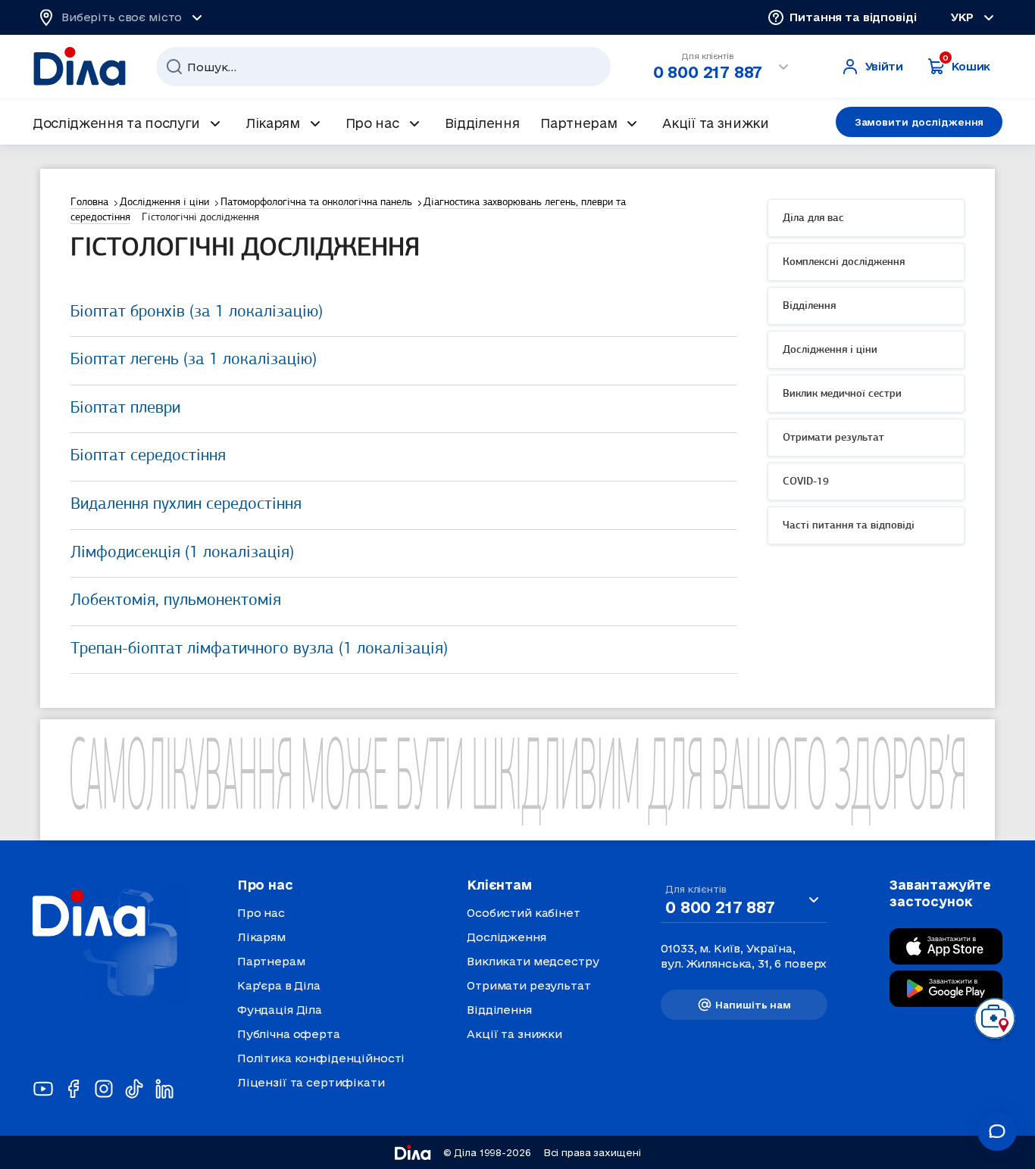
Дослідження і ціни (830, 350)
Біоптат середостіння (148, 456)
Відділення (809, 306)
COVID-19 (806, 482)
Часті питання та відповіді (849, 526)
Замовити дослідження (919, 122)
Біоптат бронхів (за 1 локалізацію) (196, 312)
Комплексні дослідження (844, 262)
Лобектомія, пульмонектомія (175, 600)
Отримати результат (833, 438)
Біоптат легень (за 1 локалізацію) (193, 360)
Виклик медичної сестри (842, 394)
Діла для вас (813, 218)
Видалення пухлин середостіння (186, 504)
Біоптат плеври (125, 408)
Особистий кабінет (523, 912)
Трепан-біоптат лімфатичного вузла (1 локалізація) (259, 649)
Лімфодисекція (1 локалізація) (182, 553)
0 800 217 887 (707, 72)
